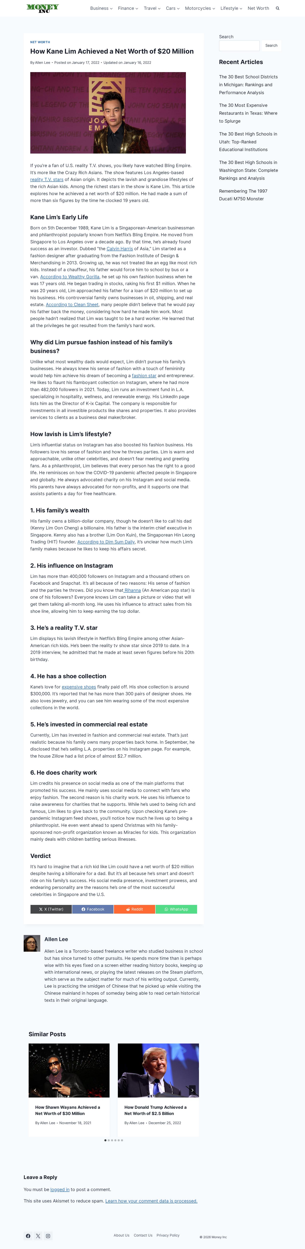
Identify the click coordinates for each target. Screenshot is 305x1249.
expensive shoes (79, 686)
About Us (121, 1235)
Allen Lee (42, 62)
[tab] (105, 1140)
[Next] (192, 1090)
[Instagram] (48, 1236)
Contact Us (143, 1235)
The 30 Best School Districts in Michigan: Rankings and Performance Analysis (248, 84)
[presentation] (69, 1070)
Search (226, 36)
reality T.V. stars (46, 179)
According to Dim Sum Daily (106, 541)
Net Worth (258, 8)
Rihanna (132, 590)
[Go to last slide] (35, 1090)
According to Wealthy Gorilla (69, 276)
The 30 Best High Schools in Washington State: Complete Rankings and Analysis (248, 170)
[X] (38, 1236)
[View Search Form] (277, 8)
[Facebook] (28, 1236)
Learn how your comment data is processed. (151, 1200)
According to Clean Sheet (72, 304)
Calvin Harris (120, 248)
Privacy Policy (168, 1235)
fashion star (144, 375)
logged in (60, 1189)
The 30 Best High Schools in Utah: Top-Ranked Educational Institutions (248, 141)
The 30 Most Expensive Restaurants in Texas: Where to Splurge (248, 113)
